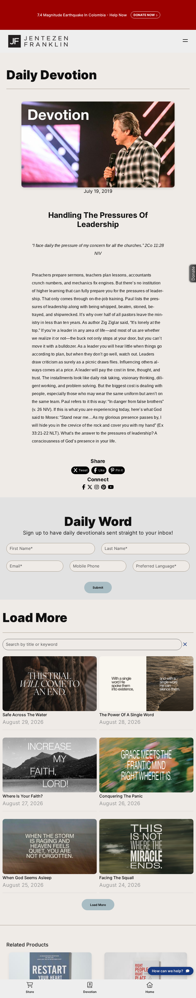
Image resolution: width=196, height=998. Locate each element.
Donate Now (144, 15)
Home (149, 992)
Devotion (89, 992)
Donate (192, 273)
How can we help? (167, 971)
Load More (98, 905)
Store (30, 992)
